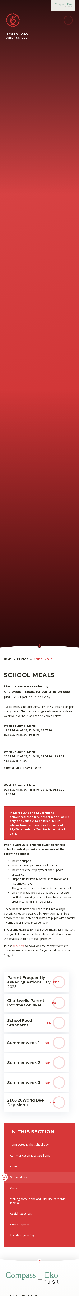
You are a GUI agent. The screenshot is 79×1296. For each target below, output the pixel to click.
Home (7, 659)
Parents (22, 659)
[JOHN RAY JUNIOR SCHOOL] (13, 20)
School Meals (43, 659)
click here (19, 946)
